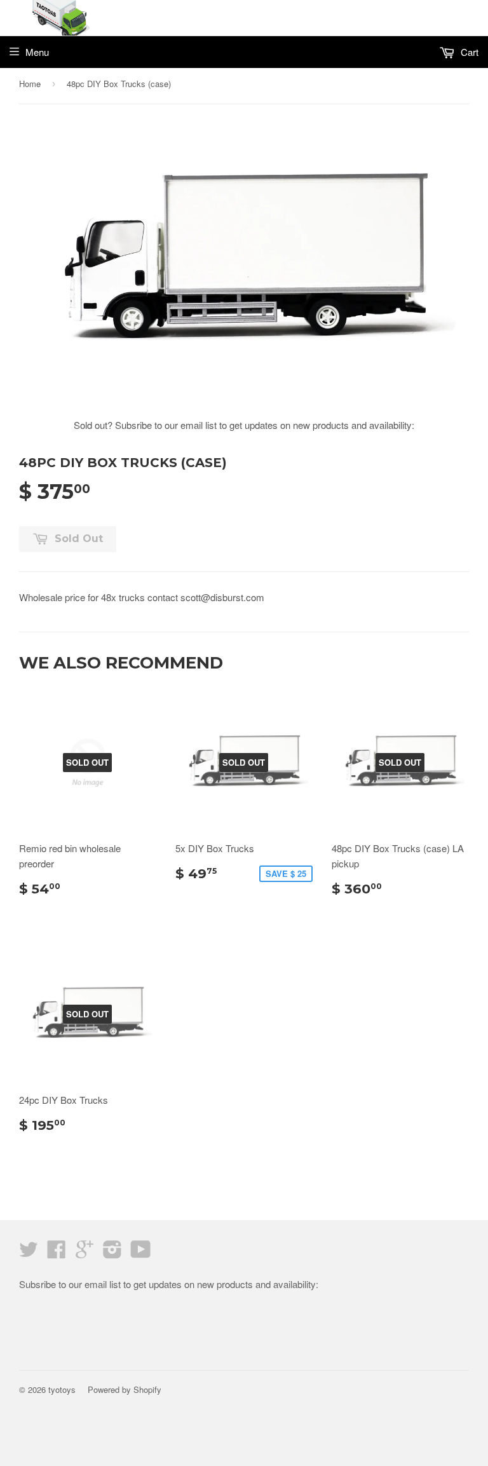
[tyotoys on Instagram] (112, 1252)
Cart (468, 51)
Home (30, 84)
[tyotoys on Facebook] (56, 1252)
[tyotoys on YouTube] (141, 1252)
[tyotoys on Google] (84, 1252)
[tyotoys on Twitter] (28, 1252)
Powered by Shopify (124, 1389)
